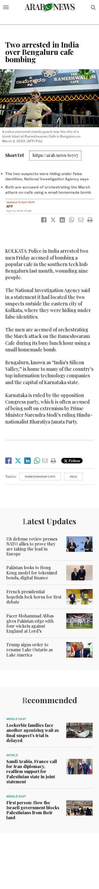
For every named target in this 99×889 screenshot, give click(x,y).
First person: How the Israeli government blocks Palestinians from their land (32, 810)
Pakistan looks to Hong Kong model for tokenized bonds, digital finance (31, 572)
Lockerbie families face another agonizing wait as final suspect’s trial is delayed (32, 732)
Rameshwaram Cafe (40, 476)
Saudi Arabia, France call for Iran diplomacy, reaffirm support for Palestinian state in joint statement (31, 771)
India (73, 476)
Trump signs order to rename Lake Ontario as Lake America (29, 649)
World (12, 755)
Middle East (16, 719)
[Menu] (6, 7)
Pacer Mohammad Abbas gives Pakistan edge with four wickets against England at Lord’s (30, 623)
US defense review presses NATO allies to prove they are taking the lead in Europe (31, 546)
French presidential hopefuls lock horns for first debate (34, 596)
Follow (74, 460)
